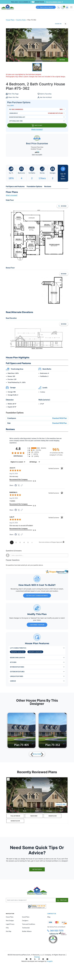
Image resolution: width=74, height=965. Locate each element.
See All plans (37, 754)
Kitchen (13, 662)
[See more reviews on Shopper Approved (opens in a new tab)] (22, 485)
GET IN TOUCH (37, 869)
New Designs (10, 920)
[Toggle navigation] (71, 7)
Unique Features (16, 676)
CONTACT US (51, 913)
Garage (13, 681)
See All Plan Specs (63, 176)
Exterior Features (17, 671)
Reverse (62, 60)
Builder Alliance (26, 931)
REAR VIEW (34, 816)
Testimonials (26, 927)
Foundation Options (34, 186)
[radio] (37, 448)
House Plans (10, 20)
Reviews (47, 186)
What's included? (11, 195)
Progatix (50, 961)
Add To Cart (38, 125)
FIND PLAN (63, 900)
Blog (48, 917)
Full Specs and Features (15, 186)
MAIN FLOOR (52, 816)
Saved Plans (25, 917)
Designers (25, 920)
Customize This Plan (37, 624)
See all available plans (53, 2)
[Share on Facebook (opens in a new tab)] (16, 485)
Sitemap (37, 957)
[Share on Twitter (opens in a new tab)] (19, 485)
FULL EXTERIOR (15, 816)
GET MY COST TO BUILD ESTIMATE (37, 595)
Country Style (21, 20)
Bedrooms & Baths (17, 657)
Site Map (8, 931)
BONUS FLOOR (15, 821)
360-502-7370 (56, 930)
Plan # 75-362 (60, 804)
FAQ (7, 927)
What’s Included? (37, 129)
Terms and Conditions (28, 924)
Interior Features (17, 667)
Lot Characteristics (18, 648)
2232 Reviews (20, 456)
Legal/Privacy (10, 924)
